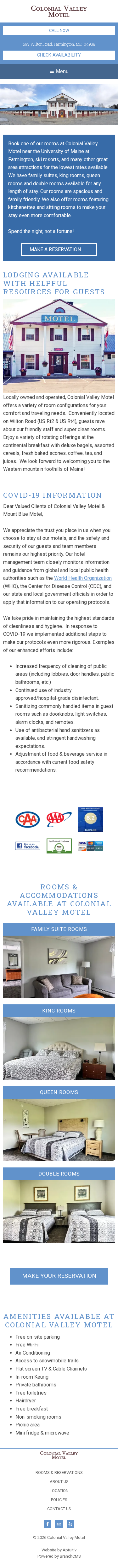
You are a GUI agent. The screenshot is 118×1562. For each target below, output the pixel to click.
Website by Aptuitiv (59, 1550)
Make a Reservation (55, 249)
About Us (59, 1482)
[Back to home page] (59, 11)
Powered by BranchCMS (59, 1556)
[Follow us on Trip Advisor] (59, 1524)
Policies (59, 1500)
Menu (62, 71)
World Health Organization (83, 578)
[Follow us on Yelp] (70, 1524)
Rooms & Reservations (59, 1473)
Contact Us (59, 1509)
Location (59, 1491)
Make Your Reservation (59, 1275)
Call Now (59, 30)
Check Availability (59, 55)
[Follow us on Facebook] (47, 1524)
